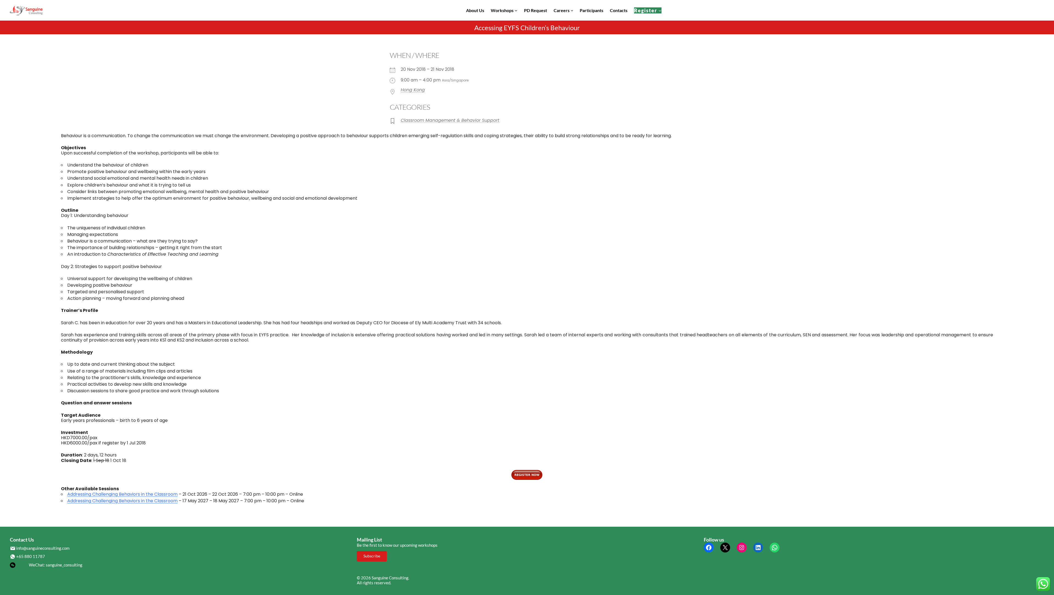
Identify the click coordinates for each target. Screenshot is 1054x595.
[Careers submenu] (572, 10)
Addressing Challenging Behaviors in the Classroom (122, 494)
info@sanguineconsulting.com (42, 548)
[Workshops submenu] (516, 10)
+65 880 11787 (30, 556)
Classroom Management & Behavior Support (450, 120)
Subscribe (371, 556)
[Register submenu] (659, 10)
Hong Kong (413, 90)
